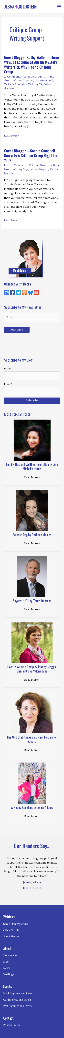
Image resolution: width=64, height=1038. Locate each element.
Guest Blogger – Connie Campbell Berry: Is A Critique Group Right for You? (31, 155)
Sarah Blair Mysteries (15, 924)
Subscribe (17, 329)
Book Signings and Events (18, 993)
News (6, 968)
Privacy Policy (11, 1025)
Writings (8, 974)
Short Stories (11, 936)
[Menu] (59, 6)
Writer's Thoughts (15, 84)
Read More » (12, 136)
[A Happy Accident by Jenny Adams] (32, 782)
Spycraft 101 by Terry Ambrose (32, 600)
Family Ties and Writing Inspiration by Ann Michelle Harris (32, 466)
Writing (33, 84)
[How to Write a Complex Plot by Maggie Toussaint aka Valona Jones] (32, 642)
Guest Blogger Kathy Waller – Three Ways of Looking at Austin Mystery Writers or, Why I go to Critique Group (31, 64)
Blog (6, 961)
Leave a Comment (15, 165)
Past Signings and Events (17, 1005)
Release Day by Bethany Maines (32, 534)
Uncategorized (44, 80)
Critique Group (33, 76)
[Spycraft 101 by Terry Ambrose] (32, 576)
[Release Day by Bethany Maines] (32, 510)
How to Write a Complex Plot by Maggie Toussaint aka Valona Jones (32, 668)
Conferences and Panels (17, 999)
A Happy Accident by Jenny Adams (32, 807)
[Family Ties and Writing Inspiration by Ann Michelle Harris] (32, 439)
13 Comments (12, 76)
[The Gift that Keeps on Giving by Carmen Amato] (32, 712)
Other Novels (11, 930)
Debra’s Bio (10, 955)
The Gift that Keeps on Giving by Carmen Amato (32, 739)
